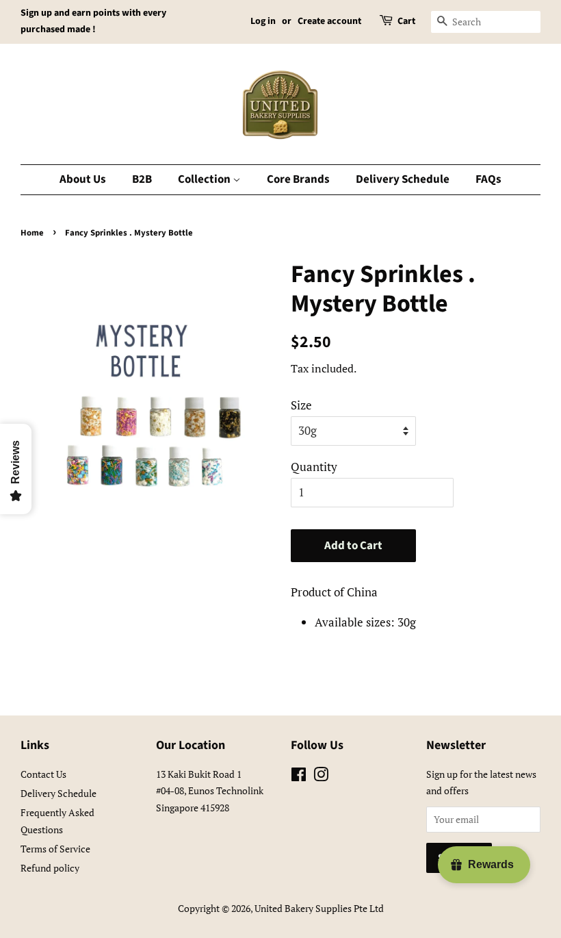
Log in (263, 21)
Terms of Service (55, 848)
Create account (329, 21)
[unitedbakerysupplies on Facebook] (298, 776)
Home (32, 233)
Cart (406, 21)
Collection (205, 179)
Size (301, 405)
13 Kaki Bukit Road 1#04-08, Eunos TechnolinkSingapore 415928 (209, 791)
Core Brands (298, 179)
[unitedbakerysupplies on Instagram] (320, 776)
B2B (142, 179)
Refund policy (50, 867)
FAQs (488, 179)
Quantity (314, 466)
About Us (83, 179)
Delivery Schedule (402, 179)
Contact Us (43, 774)
